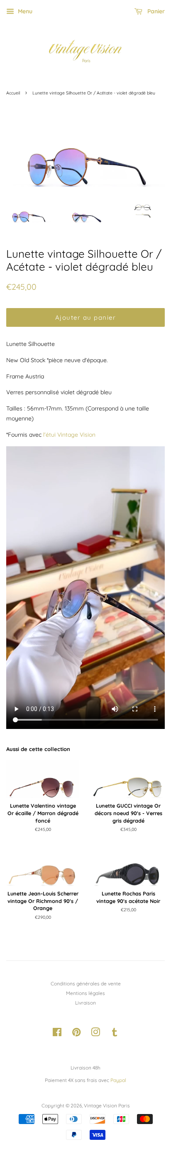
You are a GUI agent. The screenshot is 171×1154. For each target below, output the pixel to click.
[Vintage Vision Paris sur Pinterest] (76, 1034)
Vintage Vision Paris (107, 1105)
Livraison (85, 1003)
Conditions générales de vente (86, 983)
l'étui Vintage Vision (69, 434)
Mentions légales (85, 993)
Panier (155, 11)
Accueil (13, 93)
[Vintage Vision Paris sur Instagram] (95, 1034)
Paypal (118, 1080)
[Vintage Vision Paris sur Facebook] (57, 1034)
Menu (24, 11)
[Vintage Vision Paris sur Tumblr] (114, 1034)
